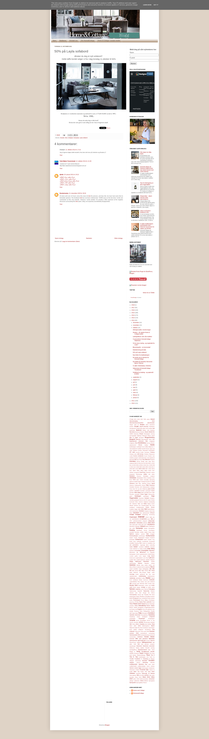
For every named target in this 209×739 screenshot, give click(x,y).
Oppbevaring (133, 591)
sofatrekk (132, 631)
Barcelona (132, 432)
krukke (145, 539)
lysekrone (142, 559)
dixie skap (148, 461)
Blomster (138, 439)
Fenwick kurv (148, 481)
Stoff (135, 644)
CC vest (132, 452)
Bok (147, 441)
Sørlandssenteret (142, 649)
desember (136, 322)
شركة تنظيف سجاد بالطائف (67, 177)
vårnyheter (152, 679)
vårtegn (131, 680)
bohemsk (141, 441)
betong (153, 433)
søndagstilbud (133, 649)
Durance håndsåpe (142, 476)
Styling (137, 647)
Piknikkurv (142, 596)
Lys (135, 559)
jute (130, 528)
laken (147, 545)
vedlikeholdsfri (133, 666)
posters (153, 598)
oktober (135, 327)
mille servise (135, 570)
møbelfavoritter (133, 576)
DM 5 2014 (149, 467)
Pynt (153, 602)
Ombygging (151, 589)
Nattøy (140, 579)
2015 (133, 312)
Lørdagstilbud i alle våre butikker (142, 336)
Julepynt (142, 526)
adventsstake (151, 422)
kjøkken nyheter (140, 534)
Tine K (153, 655)
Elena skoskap (147, 477)
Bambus (152, 430)
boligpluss (132, 443)
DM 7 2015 (148, 468)
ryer (131, 613)
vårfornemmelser (144, 679)
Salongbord (145, 613)
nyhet (153, 587)
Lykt (150, 558)
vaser (153, 664)
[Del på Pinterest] (77, 135)
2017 (133, 307)
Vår (138, 675)
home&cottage (145, 505)
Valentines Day (143, 664)
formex (143, 485)
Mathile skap (140, 565)
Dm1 (131, 470)
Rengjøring (140, 607)
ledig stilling (151, 548)
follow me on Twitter (149, 292)
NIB (130, 583)
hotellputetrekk (140, 507)
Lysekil (138, 559)
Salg (139, 613)
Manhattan (146, 561)
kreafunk (152, 537)
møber (143, 578)
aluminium (152, 424)
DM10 (134, 470)
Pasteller (146, 594)
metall (131, 568)
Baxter (146, 432)
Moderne (136, 572)
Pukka (141, 602)
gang (149, 488)
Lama (131, 546)
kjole (153, 532)
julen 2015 (132, 524)
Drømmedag (139, 474)
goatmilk (146, 492)
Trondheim (137, 658)
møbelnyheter (151, 576)
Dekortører (133, 461)
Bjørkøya (139, 435)
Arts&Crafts (139, 428)
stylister (142, 647)
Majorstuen (138, 561)
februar (135, 395)
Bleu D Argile (134, 437)
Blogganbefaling (150, 437)
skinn (139, 625)
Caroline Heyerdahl (143, 450)
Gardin (153, 488)
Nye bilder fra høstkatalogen (141, 355)
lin (148, 552)
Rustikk (153, 611)
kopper (131, 537)
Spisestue (152, 638)
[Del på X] (73, 135)
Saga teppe (135, 613)
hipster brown (151, 503)
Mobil (131, 572)
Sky (139, 627)
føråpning (144, 488)
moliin (153, 572)
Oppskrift (139, 591)
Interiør (141, 517)
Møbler (148, 578)
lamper (136, 547)
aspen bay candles (147, 428)
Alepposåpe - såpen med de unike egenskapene (146, 197)
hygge (135, 509)
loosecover (132, 557)
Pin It (108, 128)
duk (149, 474)
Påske (131, 603)
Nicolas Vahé (134, 585)
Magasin (152, 559)
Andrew (131, 426)
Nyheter (132, 589)
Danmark (132, 459)
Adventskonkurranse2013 (136, 422)
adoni (148, 419)
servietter (136, 622)
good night (152, 492)
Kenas (145, 530)
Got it (156, 5)
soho (139, 631)
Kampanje (76, 137)
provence (132, 602)
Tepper (141, 653)
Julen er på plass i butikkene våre (145, 211)
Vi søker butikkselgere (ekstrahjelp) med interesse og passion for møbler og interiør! (147, 226)
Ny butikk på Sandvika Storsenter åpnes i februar (142, 362)
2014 (133, 315)
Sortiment (139, 636)
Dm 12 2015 (133, 465)
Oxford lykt (140, 594)
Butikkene (63, 40)
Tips (136, 657)
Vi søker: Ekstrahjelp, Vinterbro (142, 366)
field (137, 483)
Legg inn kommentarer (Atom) (71, 241)
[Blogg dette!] (71, 135)
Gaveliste (142, 490)
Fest (153, 481)
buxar (143, 446)
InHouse (152, 512)
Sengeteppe (142, 618)
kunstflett (132, 543)
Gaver (153, 490)
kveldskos (150, 543)
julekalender (133, 522)
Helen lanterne (139, 501)
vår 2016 (141, 675)
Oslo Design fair (144, 592)
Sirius (133, 624)
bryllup (146, 445)
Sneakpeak (148, 629)
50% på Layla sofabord (140, 352)
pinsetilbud (148, 596)
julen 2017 (144, 524)
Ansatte (62, 137)
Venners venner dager (136, 668)
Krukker (150, 539)
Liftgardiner (152, 550)
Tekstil (138, 651)
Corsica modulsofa (138, 456)
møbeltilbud (138, 578)
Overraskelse (133, 594)
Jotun (148, 519)
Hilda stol (140, 503)
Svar (61, 155)
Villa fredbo (140, 671)
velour (148, 666)
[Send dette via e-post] (69, 135)
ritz (130, 609)
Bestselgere (147, 433)
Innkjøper (70, 137)
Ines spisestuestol (144, 512)
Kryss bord (133, 541)
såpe (149, 649)
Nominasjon (141, 585)
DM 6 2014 (142, 468)
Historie (131, 505)
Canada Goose (145, 448)
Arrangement (133, 428)
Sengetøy (132, 620)
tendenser (136, 653)
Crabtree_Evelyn (134, 457)
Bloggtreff (132, 439)
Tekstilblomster (145, 651)
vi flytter (137, 669)
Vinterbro (132, 673)
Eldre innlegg (118, 238)
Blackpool (144, 435)
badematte (132, 430)
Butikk (152, 445)
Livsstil (149, 554)
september (136, 377)
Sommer (152, 631)
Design (142, 461)
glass (142, 492)
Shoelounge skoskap (149, 622)
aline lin (136, 424)
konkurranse (150, 536)
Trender (132, 658)
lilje (137, 552)
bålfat (146, 446)
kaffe (133, 528)
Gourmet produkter (135, 494)
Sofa (153, 629)
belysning (136, 433)
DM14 (145, 470)
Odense (146, 589)
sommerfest (152, 633)
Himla (145, 503)
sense (137, 620)
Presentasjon (136, 600)
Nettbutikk (152, 579)
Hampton (146, 498)
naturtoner (145, 579)
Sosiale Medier (149, 637)
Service (131, 622)
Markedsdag (133, 563)
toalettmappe (142, 657)
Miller (140, 570)
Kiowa (150, 532)
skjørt (136, 627)
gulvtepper (146, 496)
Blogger (107, 725)
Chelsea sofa (133, 454)
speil (140, 638)
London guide (134, 556)
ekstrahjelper (140, 477)
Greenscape (151, 494)
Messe (153, 567)
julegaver (145, 521)
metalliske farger (137, 568)
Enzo (131, 479)
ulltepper (132, 660)
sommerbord (144, 633)
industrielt (136, 513)
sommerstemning (145, 635)
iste (154, 517)
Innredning (152, 514)
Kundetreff (152, 541)
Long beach (151, 556)
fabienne (132, 481)
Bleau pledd (151, 435)
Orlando (153, 591)
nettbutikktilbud (133, 581)
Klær (147, 534)
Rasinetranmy (64, 193)
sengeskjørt (132, 618)
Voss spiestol (133, 675)
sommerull (152, 635)
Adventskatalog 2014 (142, 421)
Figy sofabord (142, 483)
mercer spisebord (146, 567)
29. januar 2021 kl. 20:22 (71, 174)
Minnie (146, 570)
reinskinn (132, 605)
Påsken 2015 (137, 604)
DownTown (142, 472)
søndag (153, 647)
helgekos (146, 501)
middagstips (145, 568)
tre (154, 657)
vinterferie (138, 673)
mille (150, 568)
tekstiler (152, 651)
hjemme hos (137, 505)
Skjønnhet (132, 627)
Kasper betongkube (149, 528)
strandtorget (133, 646)
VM (149, 673)
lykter (153, 557)
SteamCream (133, 642)
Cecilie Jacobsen (144, 452)
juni (134, 385)
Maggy (131, 561)
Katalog (132, 530)
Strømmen (139, 646)
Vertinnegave (145, 668)
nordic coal (148, 585)
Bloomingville (145, 439)
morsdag (132, 574)
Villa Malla (147, 671)
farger (139, 481)
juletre (147, 526)
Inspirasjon (133, 517)
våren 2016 (136, 679)
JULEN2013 (151, 524)
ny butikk (148, 587)
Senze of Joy (151, 620)
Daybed (153, 459)
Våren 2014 (146, 677)
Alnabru (142, 424)
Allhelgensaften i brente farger (142, 330)
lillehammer (143, 552)
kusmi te (145, 543)
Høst (66, 137)
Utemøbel (144, 660)
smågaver (140, 629)
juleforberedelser (137, 521)
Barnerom (137, 432)
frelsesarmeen (146, 487)
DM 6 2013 (135, 468)
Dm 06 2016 (144, 463)
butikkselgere (133, 446)
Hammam (141, 498)
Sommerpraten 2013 (135, 635)
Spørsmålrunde (141, 640)
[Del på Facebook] (75, 135)
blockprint (141, 437)
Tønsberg (145, 658)
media (146, 565)
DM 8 (153, 468)
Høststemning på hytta (139, 350)
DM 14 (138, 465)
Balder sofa (146, 430)
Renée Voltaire (133, 607)
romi (144, 609)
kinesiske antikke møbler (141, 532)
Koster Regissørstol (139, 537)
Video (134, 671)
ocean (142, 589)
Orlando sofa (133, 592)
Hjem (54, 40)
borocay (148, 443)
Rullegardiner (146, 611)
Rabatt (143, 603)
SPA (136, 638)
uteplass (132, 662)
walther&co (137, 680)
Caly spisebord (133, 448)
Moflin (148, 572)
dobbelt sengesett (134, 472)
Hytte (142, 509)
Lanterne (147, 546)
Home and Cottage (139, 690)
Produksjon (152, 600)
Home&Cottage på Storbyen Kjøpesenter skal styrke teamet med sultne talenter (147, 169)
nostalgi (143, 587)
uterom (138, 662)
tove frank (149, 657)
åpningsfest (152, 680)
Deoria (138, 461)
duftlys (145, 474)
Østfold (146, 680)
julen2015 (132, 526)
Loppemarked (138, 557)
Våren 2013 (138, 677)
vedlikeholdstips (142, 666)
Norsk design (136, 587)
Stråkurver (132, 647)
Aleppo (131, 424)
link (89, 196)
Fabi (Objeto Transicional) (67, 161)
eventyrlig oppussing (149, 479)
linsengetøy (132, 554)
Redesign (152, 603)
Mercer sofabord (137, 567)
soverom (132, 638)
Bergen (141, 433)
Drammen (148, 472)
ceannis (138, 452)
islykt (151, 517)
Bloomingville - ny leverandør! (141, 347)
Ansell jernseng (144, 426)
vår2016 (146, 675)
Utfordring (145, 662)
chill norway (140, 454)
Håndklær (141, 511)
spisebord (145, 638)
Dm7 (153, 470)
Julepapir (137, 526)
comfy (131, 456)
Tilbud (148, 655)
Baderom (139, 430)
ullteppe (153, 658)
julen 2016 (138, 524)
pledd (131, 598)
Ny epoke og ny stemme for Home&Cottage (141, 358)
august (135, 380)
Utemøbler (151, 660)
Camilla (139, 448)
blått (153, 439)
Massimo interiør (150, 563)
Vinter (153, 671)
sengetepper (151, 618)
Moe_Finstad (142, 572)
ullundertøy (138, 660)
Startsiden (89, 238)
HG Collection (133, 503)
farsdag (143, 481)
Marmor (140, 563)
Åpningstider (133, 682)
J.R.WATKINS (143, 519)
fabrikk (136, 481)
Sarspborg (132, 616)
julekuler (145, 522)
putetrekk (149, 602)
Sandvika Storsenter (135, 615)
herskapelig (152, 501)
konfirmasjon (142, 535)
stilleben (139, 642)
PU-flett (137, 602)
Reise (136, 605)
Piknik (137, 596)
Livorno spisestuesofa (141, 554)
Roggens (139, 609)
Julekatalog (139, 522)
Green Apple (143, 494)
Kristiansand (139, 539)
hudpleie (132, 509)
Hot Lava (152, 505)
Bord (136, 443)
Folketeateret (138, 485)
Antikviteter (152, 426)
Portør (148, 598)
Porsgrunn (135, 598)
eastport (152, 476)
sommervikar (133, 636)
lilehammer (132, 552)
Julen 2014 (151, 522)
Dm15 (149, 470)
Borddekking (142, 443)
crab (153, 456)
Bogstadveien (133, 441)
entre (153, 477)
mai (134, 387)
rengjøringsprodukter (149, 607)
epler (137, 479)
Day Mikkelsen (146, 459)
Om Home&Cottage (87, 40)
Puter (144, 602)
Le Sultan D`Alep (142, 548)
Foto (147, 485)
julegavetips (151, 521)
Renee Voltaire (151, 605)
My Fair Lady (150, 574)
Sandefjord (151, 613)
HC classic (148, 500)
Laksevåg (152, 545)
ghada (61, 174)
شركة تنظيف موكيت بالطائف (67, 184)
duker (153, 474)
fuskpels (152, 487)
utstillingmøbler (133, 664)
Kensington (152, 530)
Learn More (147, 5)
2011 (133, 401)
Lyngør (131, 559)
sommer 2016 (134, 633)
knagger (152, 534)
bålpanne (150, 446)
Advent (152, 419)
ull (149, 658)
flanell (153, 483)
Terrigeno (146, 653)
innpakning (145, 514)
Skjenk (153, 625)
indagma (146, 511)
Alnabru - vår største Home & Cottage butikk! (141, 333)
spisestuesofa (133, 640)
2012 (133, 320)
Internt (147, 517)
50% (145, 419)
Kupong (137, 543)
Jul (152, 519)
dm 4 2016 (136, 467)
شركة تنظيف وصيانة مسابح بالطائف (69, 181)
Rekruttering (142, 605)
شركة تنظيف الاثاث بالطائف (67, 182)
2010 (133, 403)
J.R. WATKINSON (134, 519)
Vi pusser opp (144, 669)
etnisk (141, 479)
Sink (131, 624)
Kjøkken (132, 534)
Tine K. (132, 657)
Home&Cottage (133, 297)
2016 (133, 310)
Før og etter (139, 488)
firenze (149, 483)
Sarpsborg (151, 615)
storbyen (152, 644)
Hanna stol (142, 500)
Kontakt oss (74, 40)
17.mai (131, 419)
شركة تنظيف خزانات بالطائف (68, 179)
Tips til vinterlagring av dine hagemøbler (146, 183)
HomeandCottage (138, 693)
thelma (134, 655)
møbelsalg (132, 578)
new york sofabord (150, 581)
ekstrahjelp (133, 478)
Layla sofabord (83, 137)
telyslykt (131, 653)
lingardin (152, 552)
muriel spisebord (140, 574)
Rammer (147, 603)
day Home (139, 459)
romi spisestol (148, 609)
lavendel (152, 546)
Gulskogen (138, 496)
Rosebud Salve (138, 611)
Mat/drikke (133, 565)
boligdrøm (152, 441)
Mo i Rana (152, 570)
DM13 (142, 470)
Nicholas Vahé (143, 583)
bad (154, 428)
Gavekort (136, 490)
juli (134, 382)
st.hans (148, 640)
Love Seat (145, 557)
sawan (138, 616)
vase (149, 664)
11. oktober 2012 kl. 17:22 (73, 149)
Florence (132, 485)
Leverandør (137, 550)
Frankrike (132, 487)
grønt (131, 496)
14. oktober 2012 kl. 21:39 (83, 161)
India (150, 511)
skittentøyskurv (146, 625)
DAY (135, 459)
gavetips (132, 492)
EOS (134, 479)
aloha (147, 424)
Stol (139, 644)
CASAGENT (151, 450)
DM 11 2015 (151, 463)
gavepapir (148, 490)
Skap (153, 624)
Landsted (141, 546)
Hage (153, 496)
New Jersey (141, 581)
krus (154, 539)
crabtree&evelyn (142, 457)
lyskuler (148, 559)
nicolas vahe (151, 583)
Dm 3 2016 (150, 465)
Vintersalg (144, 673)
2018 (133, 305)
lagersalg (142, 545)
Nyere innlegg (59, 238)
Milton (143, 570)
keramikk (132, 532)
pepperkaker (133, 596)
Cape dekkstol (133, 450)
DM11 (138, 470)
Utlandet (152, 662)
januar (135, 397)
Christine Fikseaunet (149, 454)
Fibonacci (132, 483)
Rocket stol (134, 609)
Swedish (147, 647)
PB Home (152, 594)
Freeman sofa (138, 487)
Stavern (152, 640)
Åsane (145, 682)
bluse (150, 439)
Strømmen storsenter (149, 646)
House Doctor (150, 507)
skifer (135, 625)
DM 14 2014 (143, 465)
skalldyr (149, 624)
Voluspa (152, 673)
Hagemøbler (134, 498)
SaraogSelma (144, 615)
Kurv (140, 543)
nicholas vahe (135, 583)
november (136, 325)
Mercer (131, 567)
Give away (137, 492)
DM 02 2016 (137, 463)
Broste (140, 445)
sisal (146, 624)
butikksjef (139, 446)
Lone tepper (142, 556)
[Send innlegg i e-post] (63, 135)
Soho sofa (143, 631)
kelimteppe (139, 530)
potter (131, 600)
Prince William (144, 600)
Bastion (142, 432)
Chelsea (152, 452)
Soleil (148, 631)
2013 (133, 318)
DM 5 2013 (142, 467)
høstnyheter (135, 511)
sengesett (152, 616)
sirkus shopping (140, 624)
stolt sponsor (145, 644)
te (134, 651)
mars (134, 392)
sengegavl (144, 616)
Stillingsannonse (147, 642)
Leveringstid (144, 550)
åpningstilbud (139, 682)
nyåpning (137, 589)
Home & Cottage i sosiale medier (109, 40)
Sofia (136, 631)
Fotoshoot (152, 485)
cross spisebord (151, 457)
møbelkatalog (142, 576)
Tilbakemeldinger (141, 655)
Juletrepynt (152, 526)
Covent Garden (148, 456)
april (134, 390)
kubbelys (139, 541)
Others (153, 592)
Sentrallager (143, 620)
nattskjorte (135, 579)
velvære (153, 666)
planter (153, 596)
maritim (153, 561)
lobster (153, 554)
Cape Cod (152, 448)
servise (141, 622)
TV (141, 658)
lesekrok (132, 550)
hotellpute (132, 507)
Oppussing (146, 591)
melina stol (152, 565)
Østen (142, 680)
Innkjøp (132, 514)
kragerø (147, 537)
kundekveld (145, 541)
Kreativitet (132, 539)
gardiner (132, 490)
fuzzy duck (132, 488)
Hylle (139, 509)
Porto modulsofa (143, 598)
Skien (131, 625)
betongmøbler (133, 435)
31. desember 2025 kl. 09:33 (77, 193)
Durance (132, 476)
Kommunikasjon (134, 535)
